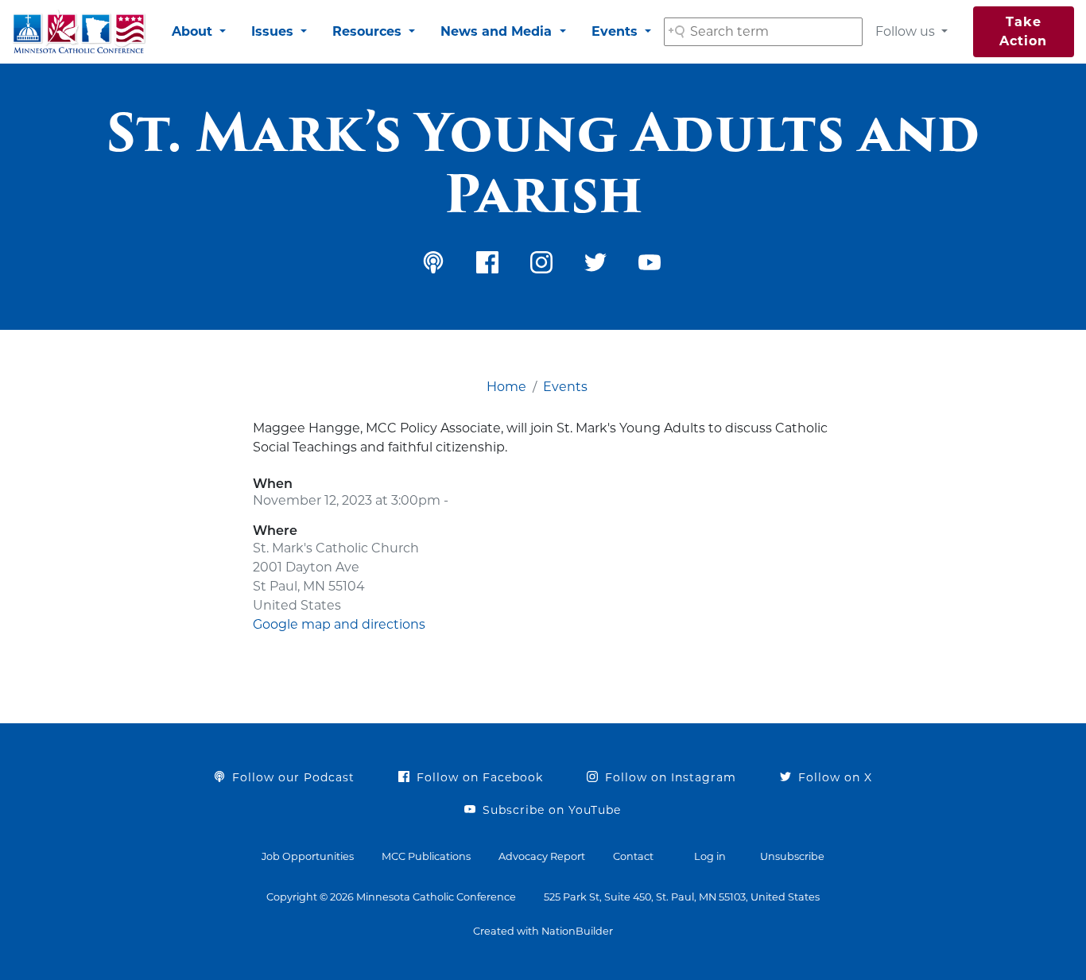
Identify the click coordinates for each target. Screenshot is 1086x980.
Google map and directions (339, 624)
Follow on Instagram (668, 777)
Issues (274, 31)
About (194, 31)
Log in (710, 856)
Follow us (906, 31)
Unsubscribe (792, 856)
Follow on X (833, 777)
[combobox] (763, 31)
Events (616, 31)
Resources (368, 31)
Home (506, 386)
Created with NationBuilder (543, 931)
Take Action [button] (1023, 31)
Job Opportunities (308, 856)
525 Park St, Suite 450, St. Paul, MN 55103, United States (682, 897)
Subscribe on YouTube (550, 810)
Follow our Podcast (291, 777)
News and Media (498, 31)
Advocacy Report (541, 856)
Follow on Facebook (478, 777)
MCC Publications (426, 856)
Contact (633, 856)
